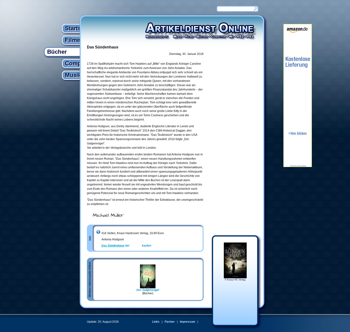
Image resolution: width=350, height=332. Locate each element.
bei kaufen (126, 245)
